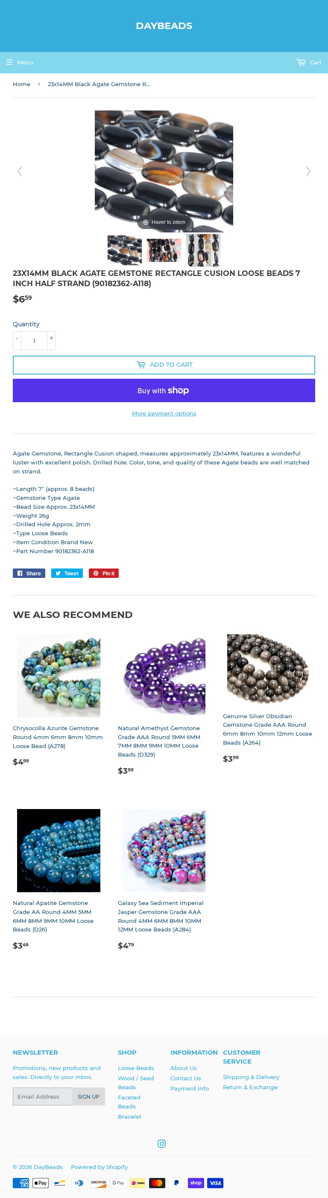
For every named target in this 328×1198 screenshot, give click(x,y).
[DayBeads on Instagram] (162, 1145)
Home (21, 84)
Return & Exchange (250, 1087)
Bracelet (129, 1116)
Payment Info (189, 1088)
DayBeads (164, 26)
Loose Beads (136, 1068)
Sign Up (89, 1097)
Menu (25, 62)
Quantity (26, 324)
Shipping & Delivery (251, 1076)
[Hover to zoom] (164, 171)
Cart (315, 62)
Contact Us (185, 1078)
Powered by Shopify (99, 1166)
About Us (183, 1068)
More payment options (164, 413)
